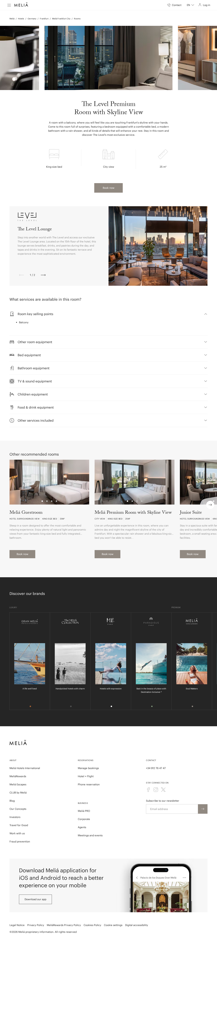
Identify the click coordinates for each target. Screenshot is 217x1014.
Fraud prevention (19, 841)
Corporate (84, 819)
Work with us (17, 833)
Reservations (86, 760)
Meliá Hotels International (24, 768)
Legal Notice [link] (17, 925)
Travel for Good (18, 825)
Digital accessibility (136, 925)
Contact (151, 760)
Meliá (11, 18)
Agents (82, 827)
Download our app (35, 899)
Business (83, 803)
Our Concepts (17, 808)
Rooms (77, 18)
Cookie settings (113, 925)
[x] (163, 789)
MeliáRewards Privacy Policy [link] (64, 925)
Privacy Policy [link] (35, 925)
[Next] (43, 275)
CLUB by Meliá (18, 792)
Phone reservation (89, 784)
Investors (14, 817)
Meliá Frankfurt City (61, 18)
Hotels (21, 18)
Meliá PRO (84, 811)
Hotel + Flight (86, 776)
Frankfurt (44, 18)
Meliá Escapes (17, 784)
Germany (32, 18)
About (13, 760)
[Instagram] (155, 789)
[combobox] (190, 5)
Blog (12, 800)
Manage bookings (88, 768)
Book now (108, 187)
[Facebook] (148, 789)
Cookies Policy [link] (92, 925)
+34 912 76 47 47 (156, 768)
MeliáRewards (17, 776)
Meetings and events (90, 835)
